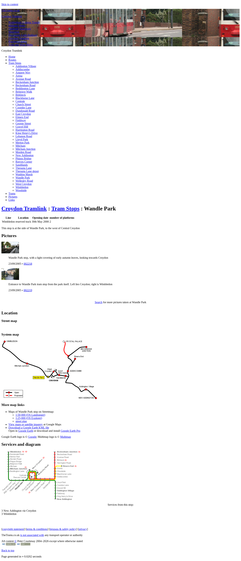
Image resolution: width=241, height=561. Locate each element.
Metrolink (13, 31)
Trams (11, 193)
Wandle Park (23, 177)
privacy (83, 529)
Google (32, 436)
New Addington (25, 155)
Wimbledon (22, 187)
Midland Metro (16, 25)
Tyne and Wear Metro (20, 44)
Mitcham (20, 145)
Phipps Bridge (23, 158)
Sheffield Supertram (19, 28)
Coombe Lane (23, 107)
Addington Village (26, 66)
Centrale (20, 101)
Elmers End (22, 117)
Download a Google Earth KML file (28, 427)
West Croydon (24, 183)
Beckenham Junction (27, 82)
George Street (23, 123)
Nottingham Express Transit (24, 22)
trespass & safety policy (63, 529)
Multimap (65, 436)
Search (98, 302)
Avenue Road (23, 78)
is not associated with (32, 535)
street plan (21, 421)
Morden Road (23, 152)
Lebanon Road (24, 136)
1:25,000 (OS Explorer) (29, 418)
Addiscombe (23, 69)
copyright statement (13, 529)
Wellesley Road (24, 180)
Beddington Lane (25, 88)
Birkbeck (21, 94)
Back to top (7, 550)
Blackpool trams (17, 41)
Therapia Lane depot (27, 171)
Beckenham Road (25, 85)
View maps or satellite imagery (25, 424)
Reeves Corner (24, 161)
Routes (12, 59)
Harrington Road (25, 129)
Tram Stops (14, 63)
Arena (19, 75)
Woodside (21, 190)
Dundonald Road (25, 110)
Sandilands (22, 164)
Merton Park (22, 142)
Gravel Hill (22, 126)
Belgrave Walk (24, 91)
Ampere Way (23, 72)
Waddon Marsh (24, 174)
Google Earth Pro (70, 430)
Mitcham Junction (25, 148)
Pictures (12, 196)
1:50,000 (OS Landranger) (30, 414)
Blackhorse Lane (25, 98)
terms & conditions (36, 529)
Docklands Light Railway (22, 35)
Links (11, 199)
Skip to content (9, 4)
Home (11, 56)
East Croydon (23, 113)
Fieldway (21, 120)
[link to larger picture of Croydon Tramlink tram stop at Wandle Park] (10, 252)
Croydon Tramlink (11, 16)
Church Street (23, 104)
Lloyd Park (22, 139)
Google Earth (25, 430)
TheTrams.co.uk (10, 10)
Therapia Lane (24, 168)
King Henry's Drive (27, 133)
